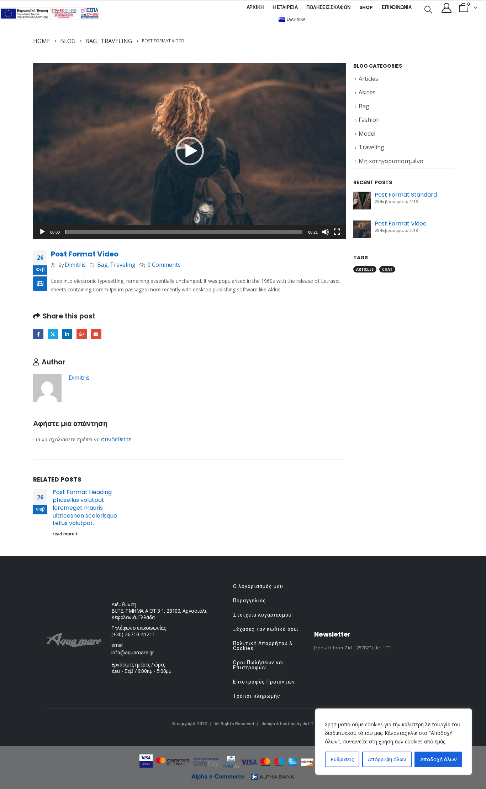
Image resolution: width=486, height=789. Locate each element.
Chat (387, 269)
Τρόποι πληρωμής (256, 696)
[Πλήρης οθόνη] (336, 231)
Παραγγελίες (249, 600)
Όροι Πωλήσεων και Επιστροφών (258, 665)
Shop (366, 7)
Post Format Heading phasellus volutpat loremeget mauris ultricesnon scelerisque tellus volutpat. (85, 507)
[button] (189, 151)
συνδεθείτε (116, 439)
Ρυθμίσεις (342, 759)
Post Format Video (401, 223)
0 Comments (164, 265)
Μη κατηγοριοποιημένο (391, 161)
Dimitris (75, 265)
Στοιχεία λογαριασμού (262, 615)
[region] (393, 741)
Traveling (123, 265)
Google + (81, 334)
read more (64, 534)
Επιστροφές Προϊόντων (264, 682)
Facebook (38, 334)
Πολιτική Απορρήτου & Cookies (263, 645)
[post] (362, 200)
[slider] (183, 232)
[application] (189, 151)
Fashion (369, 120)
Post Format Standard (406, 195)
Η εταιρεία (285, 7)
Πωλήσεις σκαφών (328, 7)
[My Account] (446, 7)
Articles (368, 79)
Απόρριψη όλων (387, 759)
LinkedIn (67, 334)
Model (367, 133)
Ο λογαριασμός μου (258, 586)
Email (96, 334)
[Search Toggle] (428, 9)
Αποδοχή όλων (438, 759)
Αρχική (255, 7)
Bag (102, 265)
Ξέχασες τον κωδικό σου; (266, 629)
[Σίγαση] (325, 231)
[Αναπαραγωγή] (42, 231)
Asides (367, 92)
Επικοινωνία (397, 7)
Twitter (53, 334)
